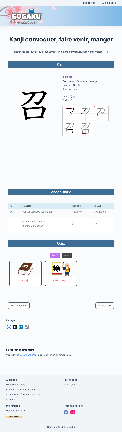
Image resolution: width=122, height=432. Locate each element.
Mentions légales (15, 384)
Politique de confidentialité (21, 389)
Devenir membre (15, 410)
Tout (55, 255)
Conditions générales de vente (23, 394)
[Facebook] (66, 412)
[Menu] (114, 16)
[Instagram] (72, 412)
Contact (10, 399)
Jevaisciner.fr (71, 384)
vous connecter (28, 354)
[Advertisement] (61, 161)
